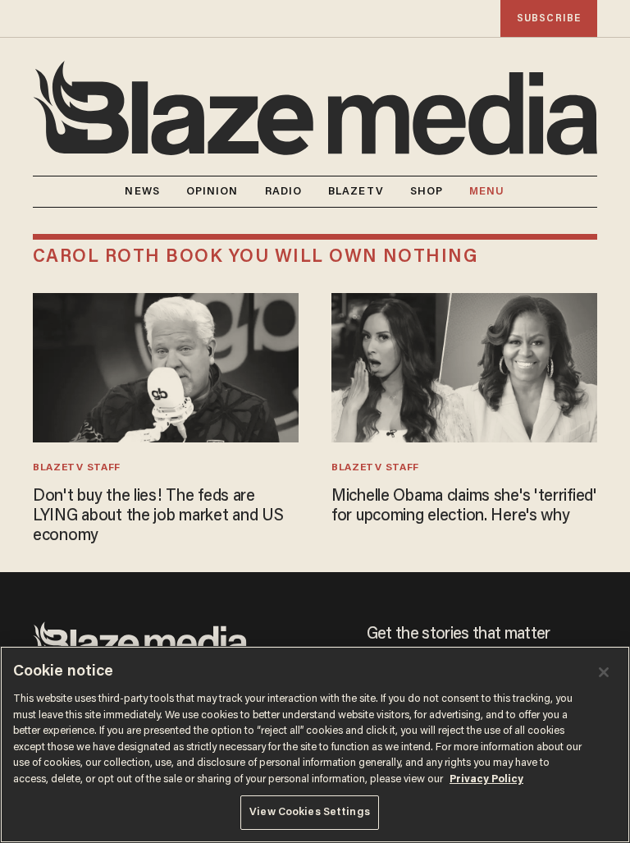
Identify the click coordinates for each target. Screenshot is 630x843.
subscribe (549, 18)
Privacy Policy (486, 779)
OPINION (212, 191)
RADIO (284, 191)
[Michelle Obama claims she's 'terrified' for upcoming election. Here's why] (464, 366)
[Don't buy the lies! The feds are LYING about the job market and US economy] (166, 366)
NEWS (142, 191)
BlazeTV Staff (77, 468)
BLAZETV (356, 191)
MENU (486, 191)
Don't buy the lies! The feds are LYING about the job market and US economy (158, 516)
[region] (315, 744)
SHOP (426, 191)
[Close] (604, 672)
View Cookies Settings (309, 812)
